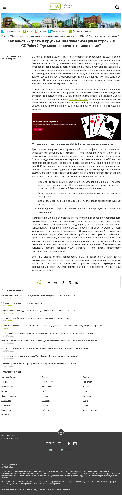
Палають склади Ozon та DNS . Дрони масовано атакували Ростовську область (38, 295)
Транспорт (87, 382)
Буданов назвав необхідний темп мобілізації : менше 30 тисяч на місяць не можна (38, 310)
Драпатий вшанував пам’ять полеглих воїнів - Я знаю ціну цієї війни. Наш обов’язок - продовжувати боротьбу (51, 325)
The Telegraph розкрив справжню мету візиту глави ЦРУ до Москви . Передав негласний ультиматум (47, 333)
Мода (85, 400)
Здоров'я (87, 377)
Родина (86, 405)
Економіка (6, 400)
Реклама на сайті (8, 436)
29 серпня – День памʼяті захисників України (21, 303)
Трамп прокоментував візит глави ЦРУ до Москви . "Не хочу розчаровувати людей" (39, 356)
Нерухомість (48, 382)
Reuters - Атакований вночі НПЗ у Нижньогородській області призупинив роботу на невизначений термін (49, 341)
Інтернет (46, 396)
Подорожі (6, 410)
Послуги (46, 405)
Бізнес (4, 391)
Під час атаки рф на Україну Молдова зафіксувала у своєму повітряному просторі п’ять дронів (45, 348)
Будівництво (7, 386)
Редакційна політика (64, 489)
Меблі (44, 391)
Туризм (4, 382)
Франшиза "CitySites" (10, 439)
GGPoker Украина (78, 99)
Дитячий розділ (90, 410)
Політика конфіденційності (12, 489)
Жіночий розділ (8, 396)
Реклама (5, 415)
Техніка (45, 377)
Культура (87, 396)
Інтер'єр (45, 400)
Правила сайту (31, 489)
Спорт (85, 391)
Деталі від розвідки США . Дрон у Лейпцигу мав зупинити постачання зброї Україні (38, 363)
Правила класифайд (46, 489)
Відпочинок (47, 386)
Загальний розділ (9, 377)
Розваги (86, 386)
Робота (45, 410)
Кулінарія (5, 405)
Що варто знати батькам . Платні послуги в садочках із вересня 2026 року (35, 318)
